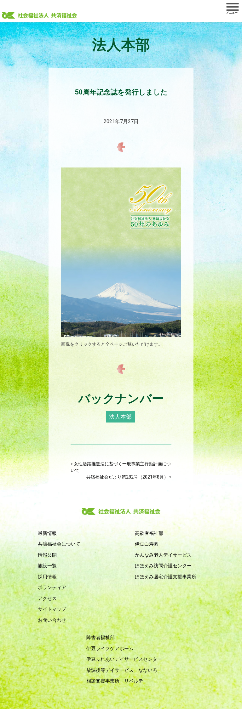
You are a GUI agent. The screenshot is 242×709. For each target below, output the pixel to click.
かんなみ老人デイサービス (163, 555)
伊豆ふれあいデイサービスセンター (124, 659)
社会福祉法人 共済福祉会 (39, 16)
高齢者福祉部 (149, 533)
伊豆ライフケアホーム (110, 648)
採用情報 (47, 577)
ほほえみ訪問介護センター (163, 566)
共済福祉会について (59, 544)
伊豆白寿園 (146, 544)
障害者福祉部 (100, 637)
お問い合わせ (52, 620)
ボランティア (52, 587)
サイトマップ (52, 609)
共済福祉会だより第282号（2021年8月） (127, 476)
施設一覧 (47, 566)
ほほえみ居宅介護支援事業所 (165, 577)
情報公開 (47, 555)
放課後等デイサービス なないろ (121, 670)
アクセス (47, 598)
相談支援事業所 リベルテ (114, 681)
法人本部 (120, 416)
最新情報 (47, 533)
